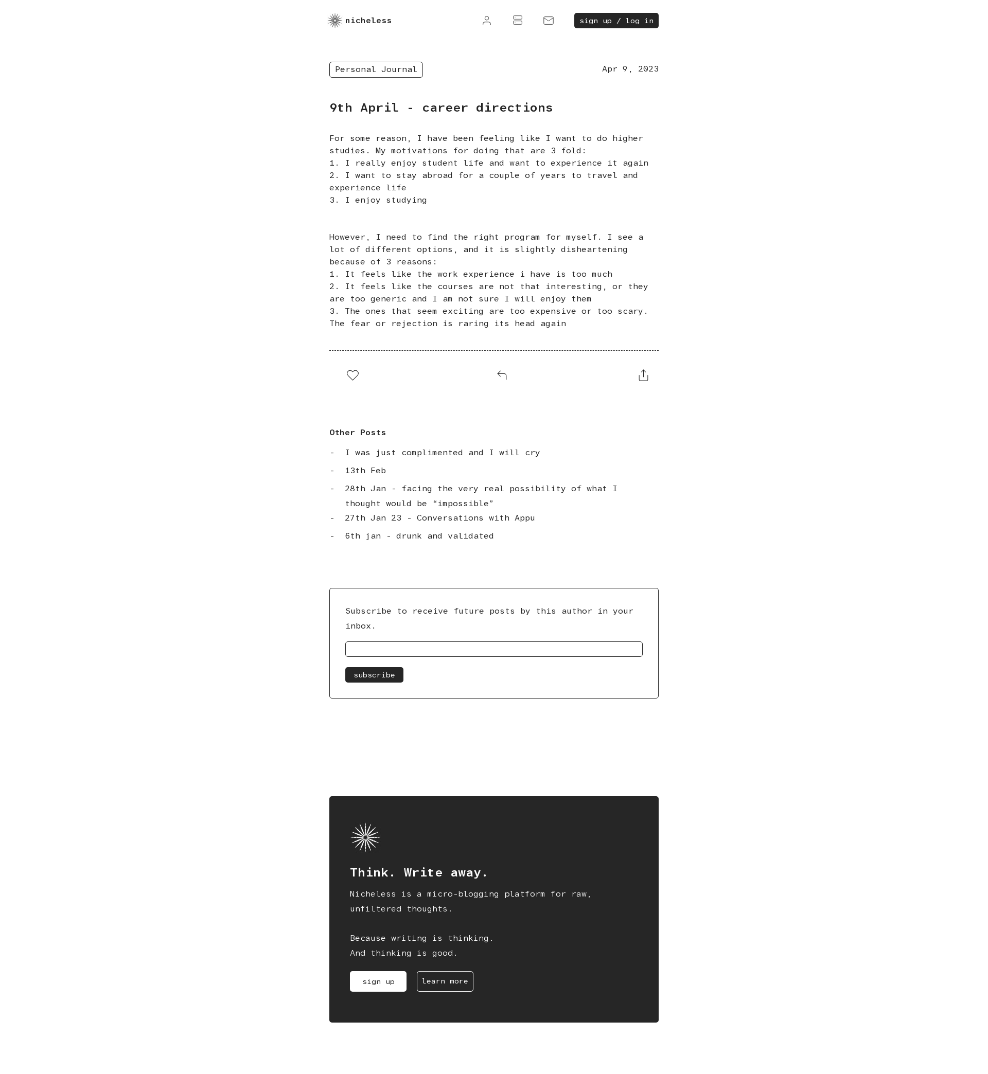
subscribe (374, 674)
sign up (378, 981)
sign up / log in (616, 20)
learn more (445, 981)
